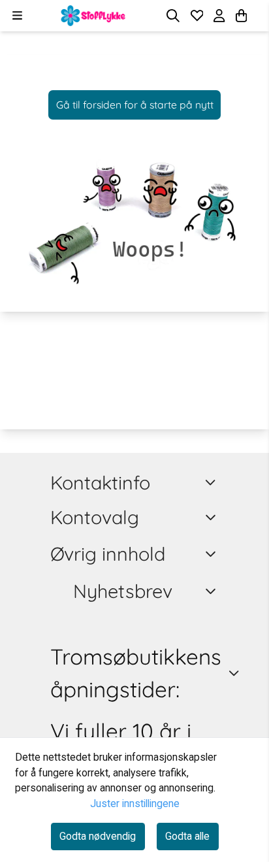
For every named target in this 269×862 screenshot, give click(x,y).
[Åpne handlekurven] (241, 15)
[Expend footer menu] (212, 517)
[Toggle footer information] (213, 482)
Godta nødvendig (97, 836)
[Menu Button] (17, 15)
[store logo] (93, 15)
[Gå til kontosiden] (257, 15)
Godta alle (187, 836)
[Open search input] (173, 15)
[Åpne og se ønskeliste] (197, 15)
